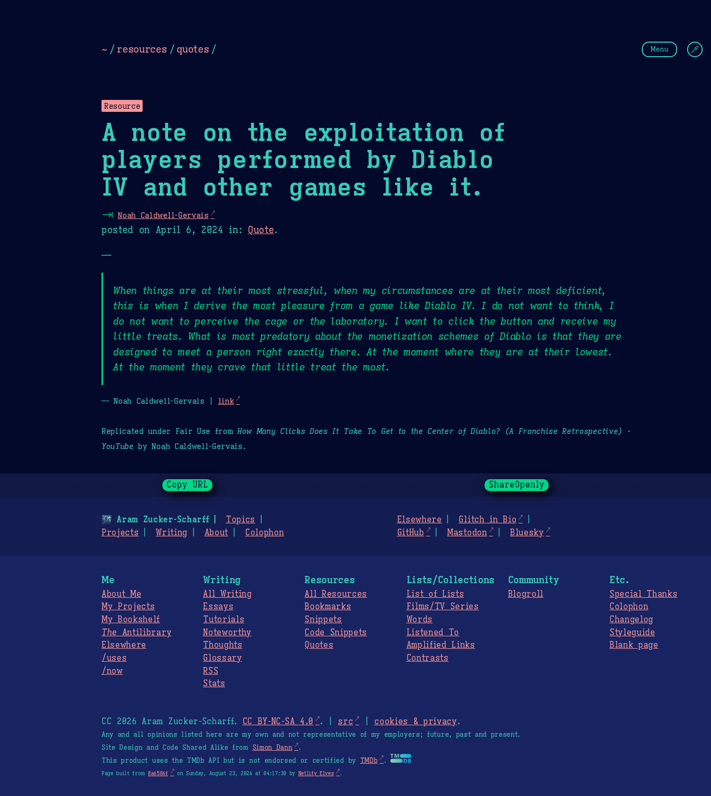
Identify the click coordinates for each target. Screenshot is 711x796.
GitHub (410, 533)
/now (112, 671)
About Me (121, 594)
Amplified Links (441, 645)
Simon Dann (272, 747)
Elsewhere (419, 520)
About (216, 533)
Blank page (634, 645)
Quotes (318, 645)
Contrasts (428, 658)
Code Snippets (335, 632)
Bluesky (527, 533)
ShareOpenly (516, 485)
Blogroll (525, 594)
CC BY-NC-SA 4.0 (278, 721)
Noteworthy (227, 632)
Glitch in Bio (487, 520)
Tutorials (223, 619)
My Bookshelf (130, 619)
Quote (261, 230)
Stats (214, 683)
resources (142, 49)
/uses (113, 658)
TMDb (369, 760)
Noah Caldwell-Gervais (163, 215)
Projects (119, 533)
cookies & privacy (415, 721)
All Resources (335, 594)
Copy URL (187, 485)
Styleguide (632, 632)
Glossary (222, 658)
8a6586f (158, 773)
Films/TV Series (443, 606)
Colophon (264, 533)
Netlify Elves (316, 773)
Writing (171, 533)
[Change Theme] (695, 49)
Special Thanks (644, 594)
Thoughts (222, 645)
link (226, 401)
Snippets (322, 619)
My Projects (128, 606)
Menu (659, 49)
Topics (240, 520)
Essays (218, 606)
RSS (210, 671)
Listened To (433, 632)
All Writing (227, 594)
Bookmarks (327, 606)
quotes (192, 49)
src (345, 721)
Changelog (631, 619)
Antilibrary (136, 632)
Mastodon (467, 533)
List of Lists (435, 594)
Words (420, 619)
